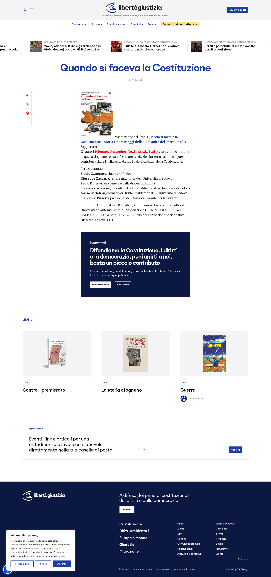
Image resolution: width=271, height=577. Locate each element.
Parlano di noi (185, 549)
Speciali (136, 24)
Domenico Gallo (198, 399)
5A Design (237, 569)
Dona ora (126, 509)
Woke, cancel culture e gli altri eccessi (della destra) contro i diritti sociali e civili (63, 50)
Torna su (241, 559)
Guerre (187, 390)
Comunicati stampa (188, 544)
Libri (26, 319)
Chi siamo (78, 24)
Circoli (180, 523)
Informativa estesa (55, 556)
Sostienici (123, 284)
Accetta (61, 564)
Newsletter (222, 549)
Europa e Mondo (133, 538)
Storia (219, 533)
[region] (40, 550)
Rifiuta (43, 564)
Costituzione (130, 524)
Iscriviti (235, 450)
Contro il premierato (44, 390)
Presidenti (221, 539)
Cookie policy (162, 569)
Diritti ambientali (134, 531)
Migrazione (129, 551)
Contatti (221, 554)
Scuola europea (116, 24)
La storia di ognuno (121, 390)
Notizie (95, 24)
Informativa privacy (142, 569)
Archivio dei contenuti (189, 554)
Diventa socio (238, 10)
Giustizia (127, 545)
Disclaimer (124, 569)
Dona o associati (225, 523)
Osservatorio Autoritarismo (180, 24)
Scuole (219, 544)
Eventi (180, 528)
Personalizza (22, 564)
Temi (151, 24)
